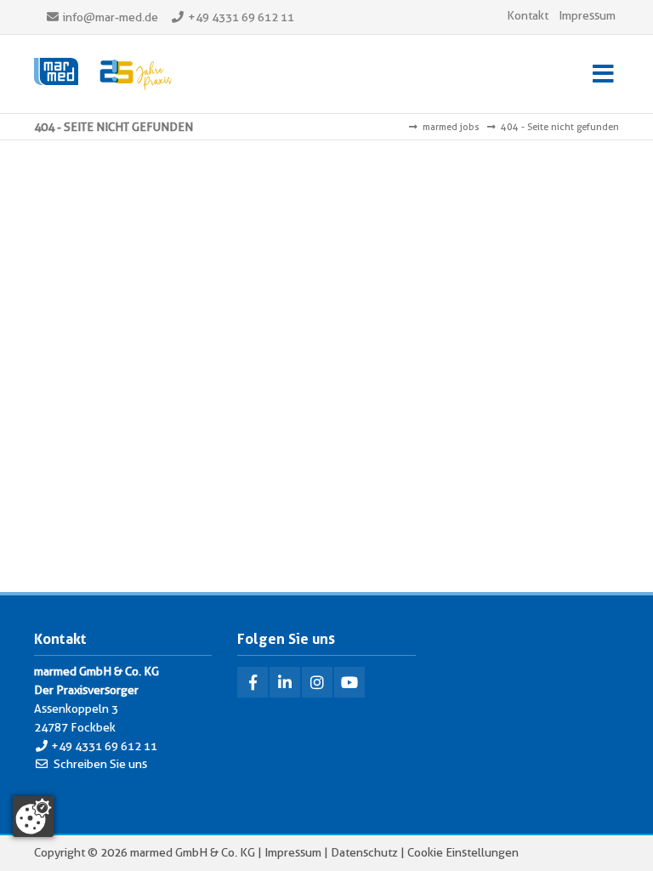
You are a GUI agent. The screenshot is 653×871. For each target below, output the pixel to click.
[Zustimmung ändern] (33, 816)
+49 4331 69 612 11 (241, 17)
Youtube (349, 682)
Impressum (587, 15)
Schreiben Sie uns (100, 764)
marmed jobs (451, 127)
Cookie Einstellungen (463, 852)
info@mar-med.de (110, 17)
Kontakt (527, 15)
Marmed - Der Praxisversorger (103, 74)
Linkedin (285, 682)
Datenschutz (364, 852)
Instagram (317, 682)
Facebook (252, 682)
